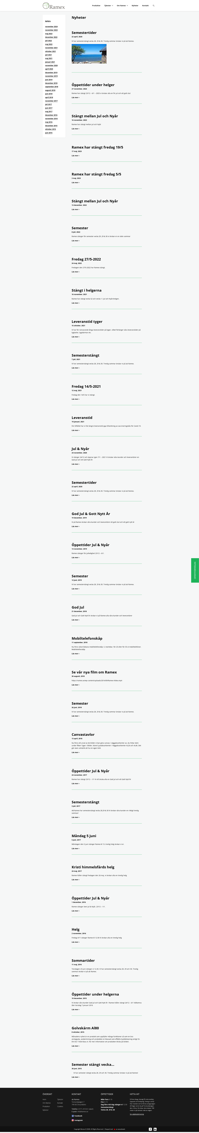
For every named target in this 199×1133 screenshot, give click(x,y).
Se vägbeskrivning (137, 1114)
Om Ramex (121, 5)
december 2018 (51, 83)
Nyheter (135, 5)
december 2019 (51, 72)
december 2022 (51, 37)
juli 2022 (48, 40)
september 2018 (51, 87)
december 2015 (51, 126)
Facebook (78, 1116)
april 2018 (49, 97)
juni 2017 (48, 108)
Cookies (60, 1106)
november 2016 (51, 118)
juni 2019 (48, 80)
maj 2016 (48, 122)
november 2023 (51, 30)
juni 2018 (48, 94)
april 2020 (49, 69)
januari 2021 (50, 62)
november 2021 (51, 48)
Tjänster (107, 5)
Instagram (78, 1120)
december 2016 (51, 115)
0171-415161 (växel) (85, 1109)
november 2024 (51, 26)
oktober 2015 (50, 129)
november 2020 (51, 65)
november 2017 (51, 101)
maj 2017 (48, 111)
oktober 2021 (50, 51)
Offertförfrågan (195, 570)
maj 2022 (48, 44)
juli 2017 (48, 104)
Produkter (96, 5)
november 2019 (51, 76)
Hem (44, 1099)
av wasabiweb (120, 1129)
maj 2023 (48, 34)
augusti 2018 (50, 90)
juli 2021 (48, 55)
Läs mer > (75, 97)
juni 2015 (48, 133)
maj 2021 (48, 58)
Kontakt (145, 5)
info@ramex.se (82, 1111)
